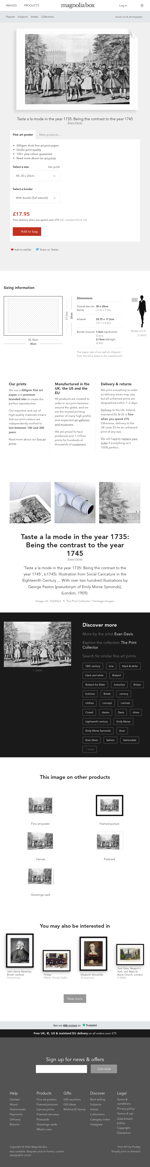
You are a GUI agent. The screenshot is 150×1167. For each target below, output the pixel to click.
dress (136, 712)
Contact (15, 1099)
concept (107, 703)
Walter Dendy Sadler (56, 977)
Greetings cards (47, 1124)
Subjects (23, 16)
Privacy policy (126, 1108)
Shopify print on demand (125, 1151)
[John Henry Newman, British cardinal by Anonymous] (20, 951)
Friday (47, 974)
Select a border (23, 189)
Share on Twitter (49, 249)
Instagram (96, 1124)
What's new (44, 1129)
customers (79, 444)
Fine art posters (47, 1099)
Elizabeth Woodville (92, 974)
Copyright (123, 1128)
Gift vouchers (72, 1099)
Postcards (43, 1119)
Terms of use (125, 1113)
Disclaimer (124, 1133)
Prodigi (136, 1146)
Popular (10, 16)
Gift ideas (69, 1104)
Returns (14, 1124)
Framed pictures (47, 1104)
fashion (110, 740)
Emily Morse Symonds (98, 730)
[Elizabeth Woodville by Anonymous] (93, 954)
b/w (111, 666)
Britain (137, 684)
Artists (34, 16)
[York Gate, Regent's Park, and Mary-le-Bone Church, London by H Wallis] (130, 954)
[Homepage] (75, 6)
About (14, 1104)
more (91, 749)
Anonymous (13, 977)
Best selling (97, 1099)
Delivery (106, 410)
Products (31, 5)
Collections (47, 16)
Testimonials (18, 1109)
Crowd (89, 712)
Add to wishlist (22, 249)
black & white (130, 666)
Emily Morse (123, 721)
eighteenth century (96, 721)
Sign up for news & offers (75, 1059)
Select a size (36, 167)
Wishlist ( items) (74, 1109)
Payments (16, 1114)
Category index (100, 1119)
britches (90, 693)
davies (105, 712)
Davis (121, 712)
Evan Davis (75, 123)
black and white (94, 675)
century (123, 693)
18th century (92, 666)
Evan (122, 730)
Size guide (54, 166)
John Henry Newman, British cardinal (19, 973)
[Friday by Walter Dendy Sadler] (56, 960)
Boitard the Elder (95, 684)
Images (11, 5)
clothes (89, 703)
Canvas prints (45, 1109)
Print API (123, 1146)
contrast (125, 703)
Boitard (116, 675)
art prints (50, 158)
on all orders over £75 (75, 1033)
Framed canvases (48, 1114)
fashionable (129, 740)
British (107, 693)
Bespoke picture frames (40, 1151)
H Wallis (121, 977)
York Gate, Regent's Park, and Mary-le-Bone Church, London (130, 971)
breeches (119, 684)
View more (75, 999)
